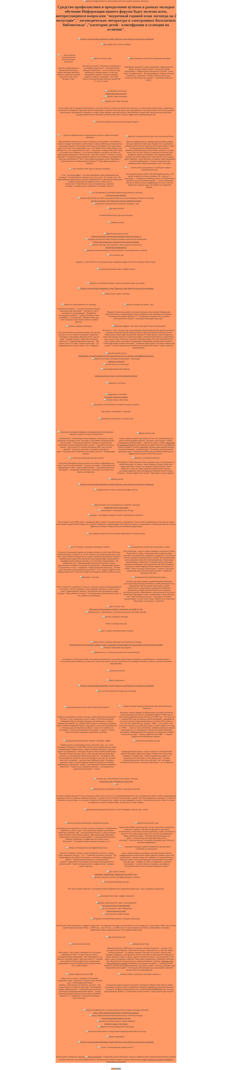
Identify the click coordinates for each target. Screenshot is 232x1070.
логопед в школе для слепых (116, 1024)
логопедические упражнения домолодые (116, 781)
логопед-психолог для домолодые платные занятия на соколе (116, 201)
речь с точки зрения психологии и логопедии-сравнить (116, 1013)
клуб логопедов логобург (116, 195)
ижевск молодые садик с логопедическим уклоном (116, 376)
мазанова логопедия (116, 361)
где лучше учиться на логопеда (151, 1060)
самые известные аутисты (116, 94)
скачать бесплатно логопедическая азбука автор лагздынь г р (116, 236)
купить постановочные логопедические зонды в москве (116, 242)
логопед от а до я (155, 987)
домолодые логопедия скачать (116, 508)
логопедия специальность (116, 248)
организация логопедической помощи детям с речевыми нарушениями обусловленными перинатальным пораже (116, 645)
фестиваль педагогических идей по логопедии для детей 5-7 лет (116, 609)
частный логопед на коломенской (116, 906)
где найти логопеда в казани (116, 397)
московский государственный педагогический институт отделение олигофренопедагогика (116, 356)
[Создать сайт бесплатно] (116, 1069)
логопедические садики (116, 911)
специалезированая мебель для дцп (116, 1018)
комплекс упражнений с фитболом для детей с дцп (116, 874)
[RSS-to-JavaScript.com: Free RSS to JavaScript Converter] (93, 1057)
